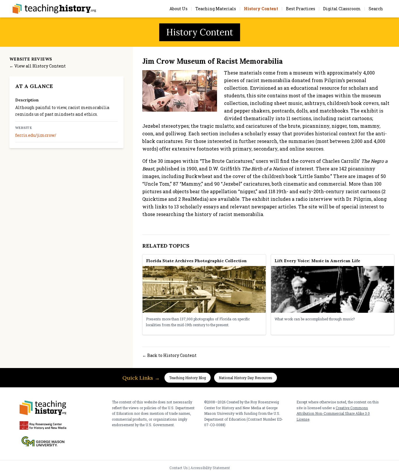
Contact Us (178, 467)
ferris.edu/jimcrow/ (35, 135)
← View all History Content (37, 66)
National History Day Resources (245, 377)
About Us (178, 8)
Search (376, 8)
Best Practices (300, 8)
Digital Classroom (342, 8)
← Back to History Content (169, 355)
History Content (261, 8)
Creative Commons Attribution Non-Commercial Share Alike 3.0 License (333, 413)
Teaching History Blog (187, 377)
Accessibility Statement (210, 467)
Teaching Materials (215, 8)
